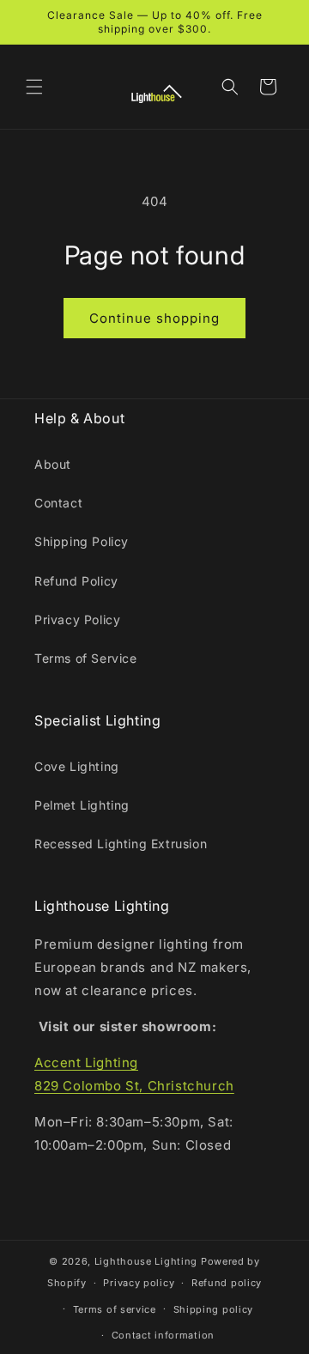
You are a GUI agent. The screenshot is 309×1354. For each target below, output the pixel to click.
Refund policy (226, 1283)
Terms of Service (85, 658)
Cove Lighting (76, 766)
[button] (34, 87)
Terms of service (114, 1309)
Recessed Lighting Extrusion (120, 843)
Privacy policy (138, 1283)
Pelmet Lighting (82, 805)
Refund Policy (76, 581)
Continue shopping (154, 318)
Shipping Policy (81, 541)
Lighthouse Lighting (145, 1261)
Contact (58, 502)
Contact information (163, 1335)
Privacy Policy (77, 619)
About (52, 464)
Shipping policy (213, 1309)
